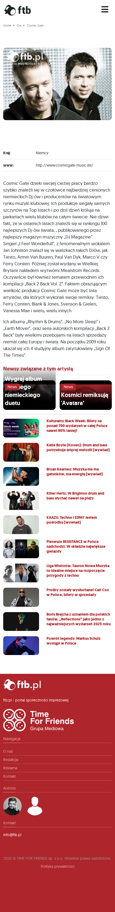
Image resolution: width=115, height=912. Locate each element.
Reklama (10, 768)
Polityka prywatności (57, 866)
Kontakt (9, 776)
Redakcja (10, 759)
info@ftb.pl (12, 834)
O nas (8, 751)
